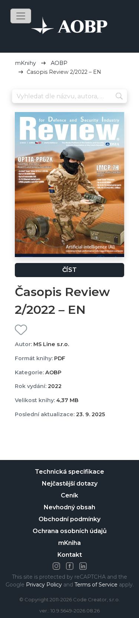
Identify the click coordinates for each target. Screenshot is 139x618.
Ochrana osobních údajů (70, 531)
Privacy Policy (44, 584)
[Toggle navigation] (20, 16)
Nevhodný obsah (69, 507)
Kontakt (69, 554)
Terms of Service (96, 584)
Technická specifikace (69, 471)
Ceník (69, 495)
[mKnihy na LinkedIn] (83, 566)
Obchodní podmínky (69, 519)
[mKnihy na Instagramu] (56, 566)
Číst (69, 269)
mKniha (69, 542)
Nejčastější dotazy (69, 483)
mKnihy (25, 63)
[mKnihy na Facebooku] (69, 566)
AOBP (59, 63)
